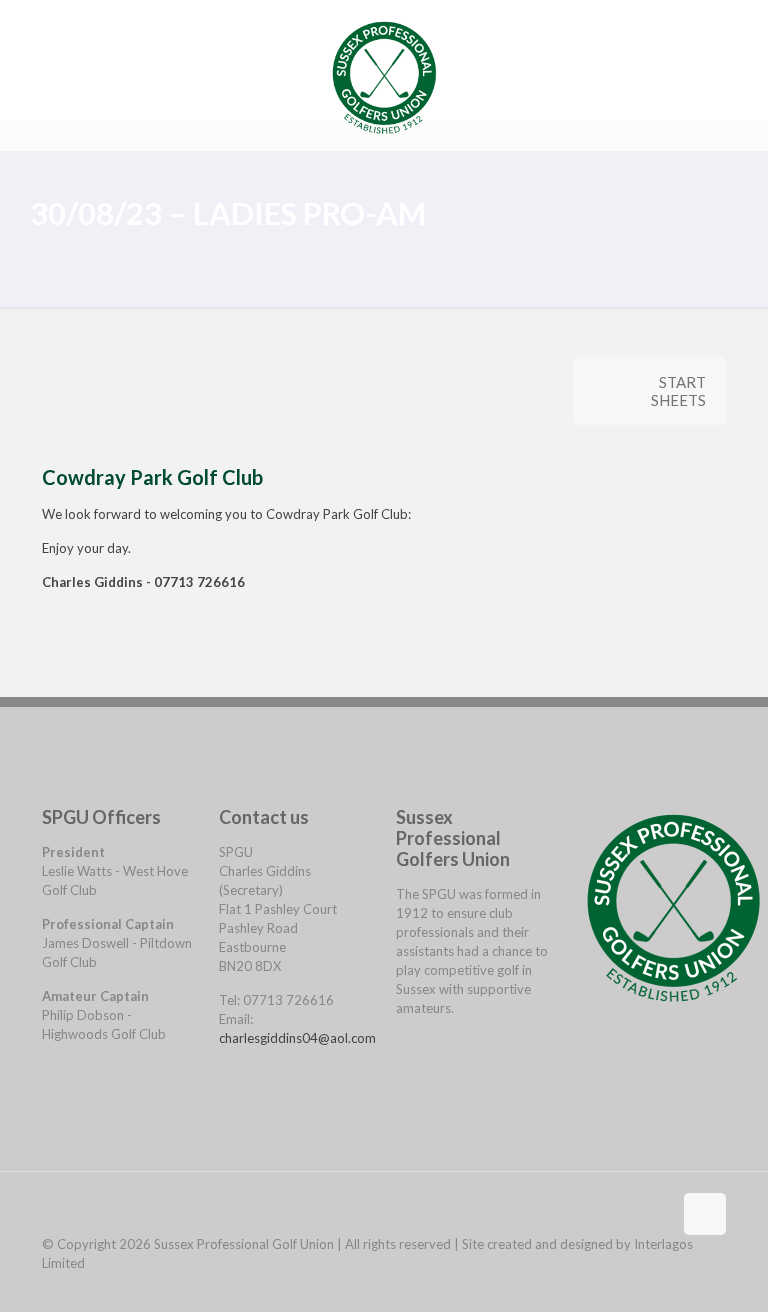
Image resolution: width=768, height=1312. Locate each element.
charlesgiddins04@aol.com (297, 1038)
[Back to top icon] (705, 1214)
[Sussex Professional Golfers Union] (384, 75)
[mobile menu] (694, 75)
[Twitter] (402, 1061)
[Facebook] (402, 1042)
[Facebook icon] (698, 1281)
